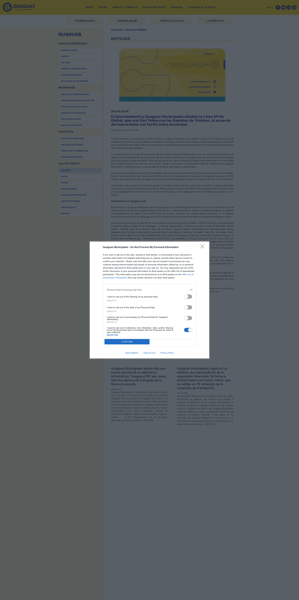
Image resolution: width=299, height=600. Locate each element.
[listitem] (149, 289)
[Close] (203, 247)
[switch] (188, 296)
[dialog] (149, 300)
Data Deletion (132, 353)
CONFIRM (127, 342)
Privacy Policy (167, 353)
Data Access (149, 353)
